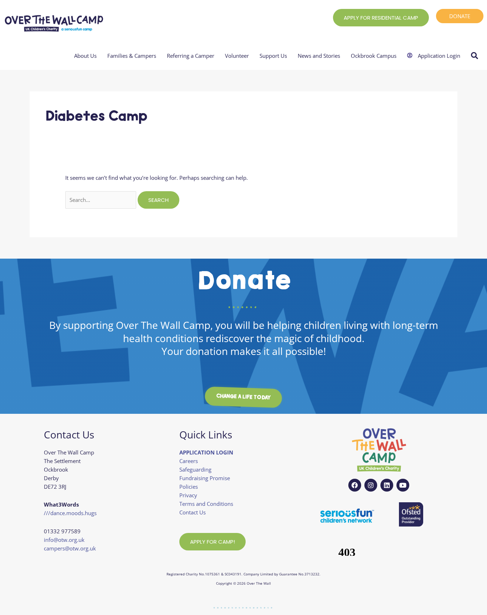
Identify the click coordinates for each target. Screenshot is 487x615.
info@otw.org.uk (64, 539)
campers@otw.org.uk (70, 548)
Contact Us (192, 512)
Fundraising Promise (204, 478)
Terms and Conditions (206, 503)
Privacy (188, 495)
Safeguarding (195, 469)
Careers (188, 460)
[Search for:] (101, 199)
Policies (188, 486)
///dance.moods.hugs (70, 513)
